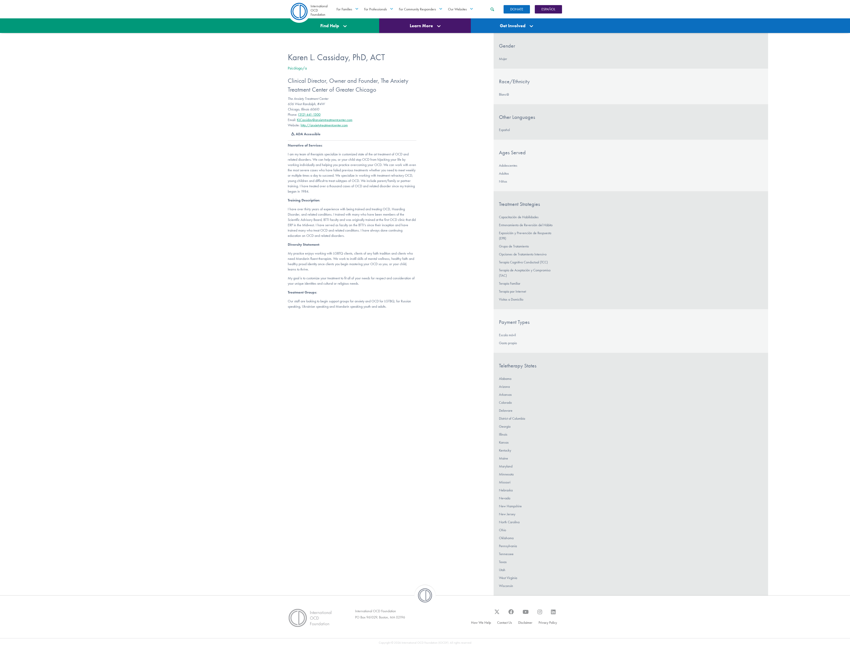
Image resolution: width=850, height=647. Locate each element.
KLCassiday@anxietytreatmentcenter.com (324, 120)
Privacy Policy (548, 622)
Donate (516, 9)
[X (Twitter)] (497, 614)
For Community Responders (417, 9)
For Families (344, 9)
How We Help (481, 622)
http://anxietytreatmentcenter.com (324, 125)
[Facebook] (511, 614)
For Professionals (375, 9)
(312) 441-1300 (309, 114)
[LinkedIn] (553, 614)
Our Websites (457, 9)
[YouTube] (526, 614)
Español (548, 9)
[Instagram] (539, 614)
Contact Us (504, 622)
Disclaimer (525, 622)
